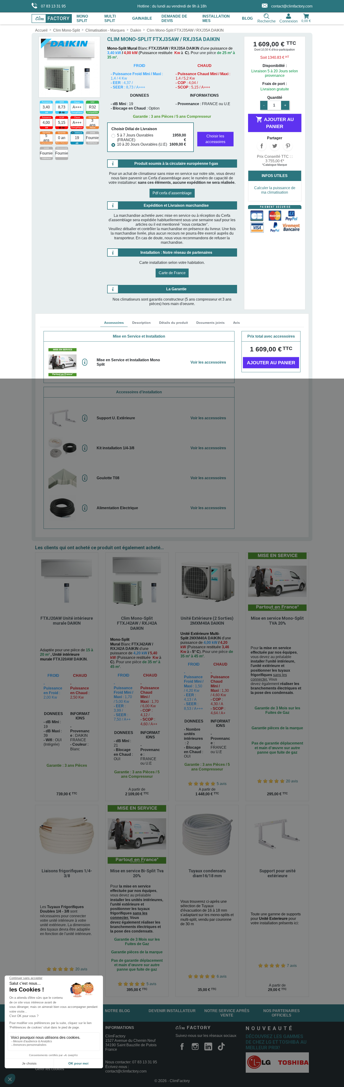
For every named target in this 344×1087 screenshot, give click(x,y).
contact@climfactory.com (291, 6)
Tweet (274, 146)
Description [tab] (141, 322)
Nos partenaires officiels (281, 1013)
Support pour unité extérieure (277, 873)
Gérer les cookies (49, 1069)
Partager (261, 146)
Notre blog (117, 1011)
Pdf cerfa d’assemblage (172, 193)
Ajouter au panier (275, 122)
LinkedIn (208, 1046)
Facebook (182, 1046)
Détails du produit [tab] (173, 322)
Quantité (274, 97)
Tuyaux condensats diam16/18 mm (207, 873)
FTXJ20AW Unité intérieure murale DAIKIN (66, 621)
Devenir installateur (172, 1011)
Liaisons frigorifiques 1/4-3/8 (67, 873)
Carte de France (172, 273)
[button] (139, 362)
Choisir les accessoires (215, 139)
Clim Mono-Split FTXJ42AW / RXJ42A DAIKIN (137, 623)
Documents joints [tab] (210, 322)
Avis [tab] (236, 322)
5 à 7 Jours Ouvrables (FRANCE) (135, 137)
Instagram (195, 1046)
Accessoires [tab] (114, 322)
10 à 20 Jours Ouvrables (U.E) (142, 144)
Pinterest (288, 146)
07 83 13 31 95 (53, 6)
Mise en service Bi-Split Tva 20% (137, 873)
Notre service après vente (226, 1013)
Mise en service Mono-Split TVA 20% (277, 621)
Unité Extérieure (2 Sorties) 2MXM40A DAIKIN (207, 621)
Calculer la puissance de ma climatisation (274, 190)
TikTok (221, 1046)
